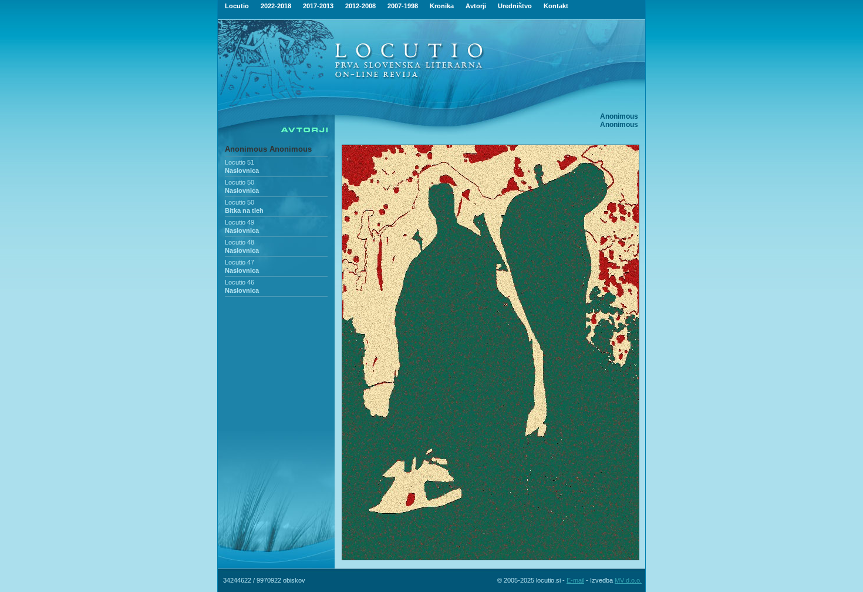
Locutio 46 (239, 282)
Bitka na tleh (244, 210)
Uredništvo (515, 5)
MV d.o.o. (628, 580)
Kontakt (556, 5)
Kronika (442, 5)
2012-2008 (360, 5)
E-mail (575, 580)
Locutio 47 (239, 262)
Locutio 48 (239, 242)
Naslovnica (242, 170)
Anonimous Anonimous (268, 149)
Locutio (237, 5)
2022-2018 (276, 5)
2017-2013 (318, 5)
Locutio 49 (239, 222)
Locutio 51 (239, 162)
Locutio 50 (239, 182)
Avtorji (476, 5)
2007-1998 (402, 5)
